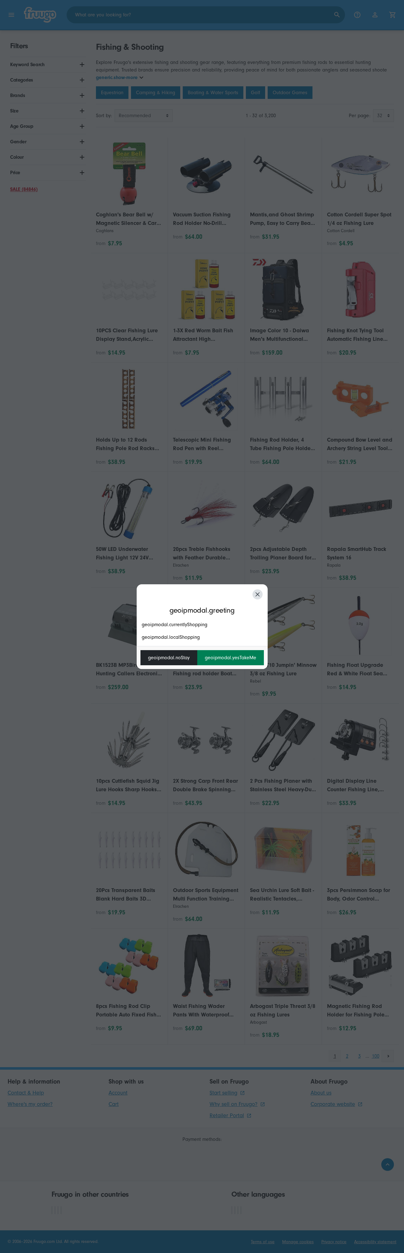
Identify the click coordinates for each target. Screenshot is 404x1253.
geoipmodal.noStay (169, 658)
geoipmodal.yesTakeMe (230, 658)
